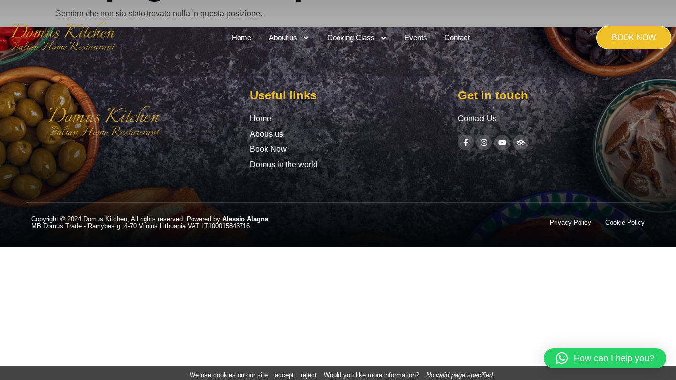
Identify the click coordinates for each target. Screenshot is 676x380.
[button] (605, 358)
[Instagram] (484, 142)
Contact (457, 37)
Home (241, 37)
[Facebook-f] (466, 142)
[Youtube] (502, 142)
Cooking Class (351, 37)
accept (284, 375)
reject (309, 375)
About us (283, 37)
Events (415, 37)
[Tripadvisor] (521, 142)
